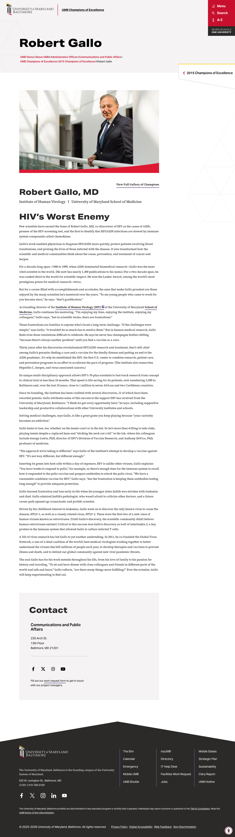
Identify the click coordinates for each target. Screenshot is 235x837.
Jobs (164, 782)
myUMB (166, 751)
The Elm (128, 751)
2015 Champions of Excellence (77, 61)
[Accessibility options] (228, 830)
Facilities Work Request (176, 774)
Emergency (130, 766)
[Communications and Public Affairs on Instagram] (53, 669)
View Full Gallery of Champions (137, 184)
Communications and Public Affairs (100, 57)
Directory (167, 759)
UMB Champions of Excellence (83, 10)
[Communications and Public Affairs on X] (43, 669)
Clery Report (207, 774)
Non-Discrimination (184, 827)
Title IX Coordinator (200, 808)
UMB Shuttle (131, 782)
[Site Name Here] (30, 9)
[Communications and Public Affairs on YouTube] (63, 669)
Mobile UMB (131, 774)
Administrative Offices (64, 57)
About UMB (42, 57)
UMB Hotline (207, 782)
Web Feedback (163, 827)
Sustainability (207, 766)
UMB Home (27, 57)
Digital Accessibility (141, 827)
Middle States (208, 751)
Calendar (129, 759)
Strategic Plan (208, 759)
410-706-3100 (36, 785)
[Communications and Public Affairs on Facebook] (33, 669)
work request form (55, 680)
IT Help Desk (169, 766)
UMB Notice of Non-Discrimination (36, 812)
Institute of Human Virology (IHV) (78, 307)
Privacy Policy (119, 827)
